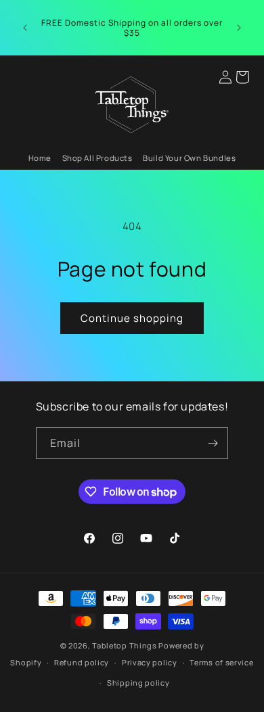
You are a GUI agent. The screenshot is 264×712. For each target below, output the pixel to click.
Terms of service (221, 662)
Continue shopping (132, 318)
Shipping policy (138, 683)
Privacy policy (149, 662)
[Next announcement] (239, 28)
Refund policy (81, 662)
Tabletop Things (124, 645)
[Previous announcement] (25, 28)
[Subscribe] (212, 443)
